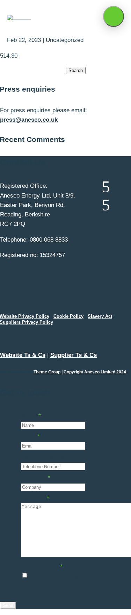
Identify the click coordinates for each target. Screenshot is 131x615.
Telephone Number (45, 457)
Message (35, 498)
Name (31, 416)
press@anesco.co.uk (29, 119)
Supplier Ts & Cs (73, 355)
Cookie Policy (68, 316)
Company (35, 477)
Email (30, 436)
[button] (113, 16)
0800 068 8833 (49, 239)
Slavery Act (100, 316)
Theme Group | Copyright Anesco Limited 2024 (80, 372)
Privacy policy (42, 566)
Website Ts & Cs (22, 355)
